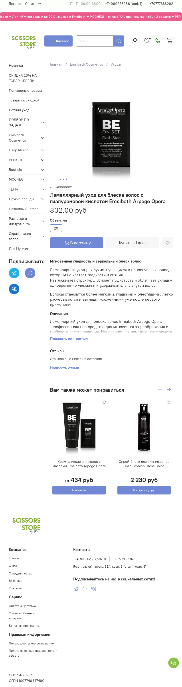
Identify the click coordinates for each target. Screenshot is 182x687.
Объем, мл (58, 220)
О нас (29, 3)
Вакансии (15, 581)
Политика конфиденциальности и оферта (33, 653)
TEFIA (13, 189)
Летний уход (19, 110)
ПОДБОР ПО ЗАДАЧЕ (19, 122)
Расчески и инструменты (19, 221)
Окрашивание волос (20, 236)
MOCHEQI (16, 179)
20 (56, 228)
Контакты (15, 588)
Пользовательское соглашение (31, 643)
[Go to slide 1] (60, 179)
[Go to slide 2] (63, 179)
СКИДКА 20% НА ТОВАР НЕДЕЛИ (23, 78)
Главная (15, 3)
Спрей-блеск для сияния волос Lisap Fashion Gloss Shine (144, 463)
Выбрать (79, 490)
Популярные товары (25, 90)
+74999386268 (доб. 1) (123, 3)
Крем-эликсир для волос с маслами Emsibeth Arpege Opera (79, 463)
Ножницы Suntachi (24, 208)
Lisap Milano (19, 150)
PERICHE (16, 160)
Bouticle (15, 169)
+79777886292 (161, 3)
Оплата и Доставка (22, 606)
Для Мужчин (19, 248)
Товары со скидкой (24, 100)
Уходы (116, 64)
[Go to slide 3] (66, 179)
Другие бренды (21, 199)
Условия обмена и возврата (22, 615)
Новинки (16, 65)
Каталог (62, 41)
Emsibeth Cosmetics (86, 64)
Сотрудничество (20, 573)
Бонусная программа (24, 626)
